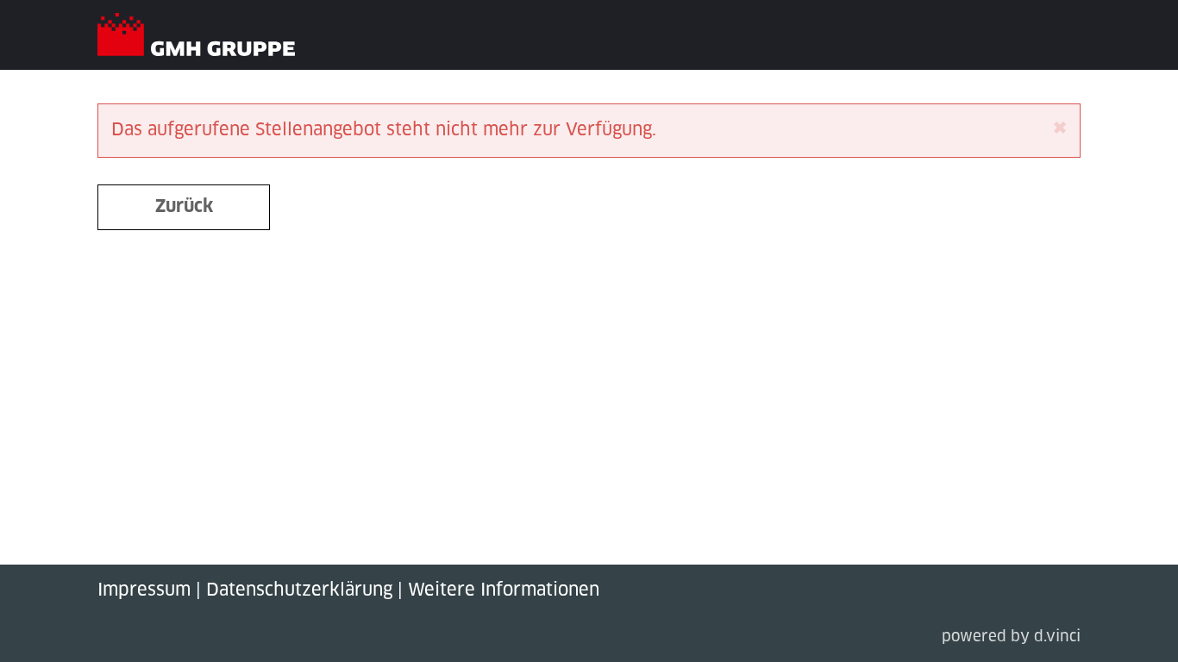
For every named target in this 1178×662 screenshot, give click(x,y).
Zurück (184, 206)
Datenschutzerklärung (299, 590)
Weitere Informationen (503, 590)
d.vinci (1057, 637)
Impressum (144, 590)
